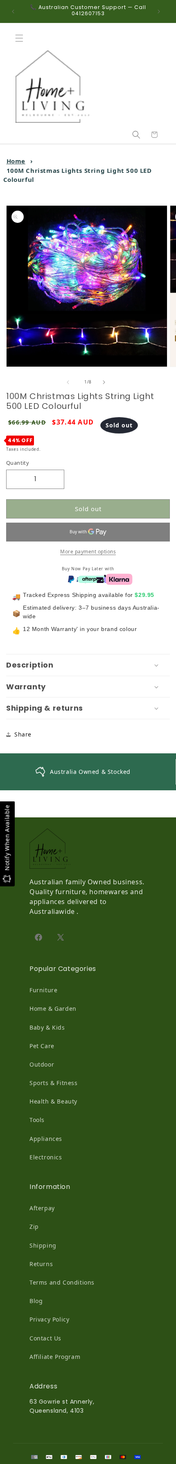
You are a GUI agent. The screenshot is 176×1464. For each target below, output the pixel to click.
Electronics (45, 1157)
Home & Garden (53, 1008)
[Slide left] (70, 382)
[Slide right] (106, 382)
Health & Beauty (53, 1101)
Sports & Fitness (53, 1083)
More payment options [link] (88, 551)
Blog (36, 1301)
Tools (37, 1120)
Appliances (45, 1139)
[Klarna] (119, 578)
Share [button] (23, 734)
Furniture (43, 990)
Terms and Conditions (62, 1282)
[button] (21, 38)
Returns (41, 1264)
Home (16, 161)
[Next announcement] (161, 11)
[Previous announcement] (15, 11)
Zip (34, 1226)
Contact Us (45, 1338)
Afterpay (42, 1208)
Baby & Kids (47, 1027)
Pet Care (41, 1046)
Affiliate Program (54, 1357)
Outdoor (41, 1064)
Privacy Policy (49, 1319)
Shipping (42, 1245)
